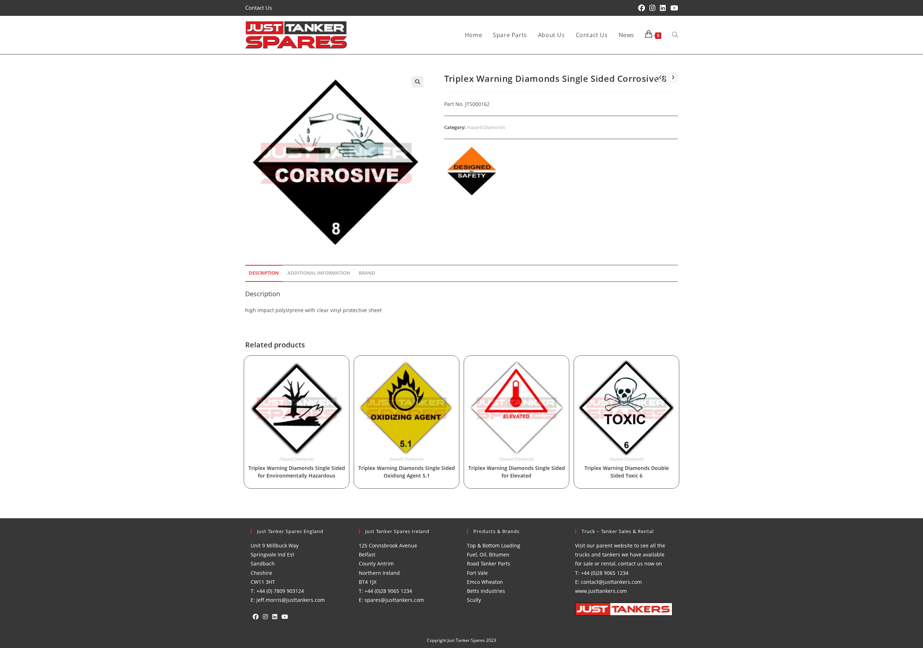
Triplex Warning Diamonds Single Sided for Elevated (516, 472)
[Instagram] (265, 617)
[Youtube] (285, 617)
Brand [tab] (367, 273)
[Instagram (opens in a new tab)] (652, 8)
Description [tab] (264, 273)
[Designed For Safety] (471, 171)
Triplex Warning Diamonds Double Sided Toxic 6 (626, 472)
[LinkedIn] (274, 617)
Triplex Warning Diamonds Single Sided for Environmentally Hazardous (296, 472)
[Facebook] (256, 617)
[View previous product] (660, 77)
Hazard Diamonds (486, 127)
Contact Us (258, 7)
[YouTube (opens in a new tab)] (673, 8)
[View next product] (673, 77)
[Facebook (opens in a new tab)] (641, 8)
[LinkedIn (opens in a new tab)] (663, 8)
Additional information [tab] (318, 273)
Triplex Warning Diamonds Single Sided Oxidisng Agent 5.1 (406, 472)
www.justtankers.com (601, 590)
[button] (417, 82)
